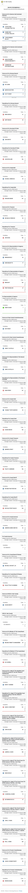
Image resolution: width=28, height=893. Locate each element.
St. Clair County (7, 1)
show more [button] (14, 41)
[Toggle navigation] (2, 4)
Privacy (20, 890)
